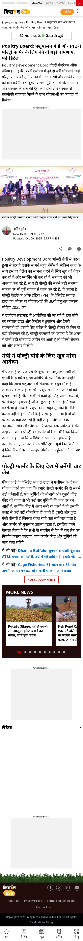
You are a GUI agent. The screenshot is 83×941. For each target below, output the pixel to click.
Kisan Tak (37, 3)
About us (13, 900)
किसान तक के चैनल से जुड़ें (41, 35)
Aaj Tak (49, 3)
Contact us (43, 907)
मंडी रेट (67, 12)
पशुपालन (18, 22)
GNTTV (60, 3)
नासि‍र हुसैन (19, 229)
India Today (74, 3)
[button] (76, 934)
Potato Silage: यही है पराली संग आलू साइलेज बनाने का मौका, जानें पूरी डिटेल (28, 630)
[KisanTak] (17, 11)
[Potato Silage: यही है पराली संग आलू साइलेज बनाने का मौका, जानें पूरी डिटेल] (29, 609)
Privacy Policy (33, 900)
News (6, 22)
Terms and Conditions (61, 900)
